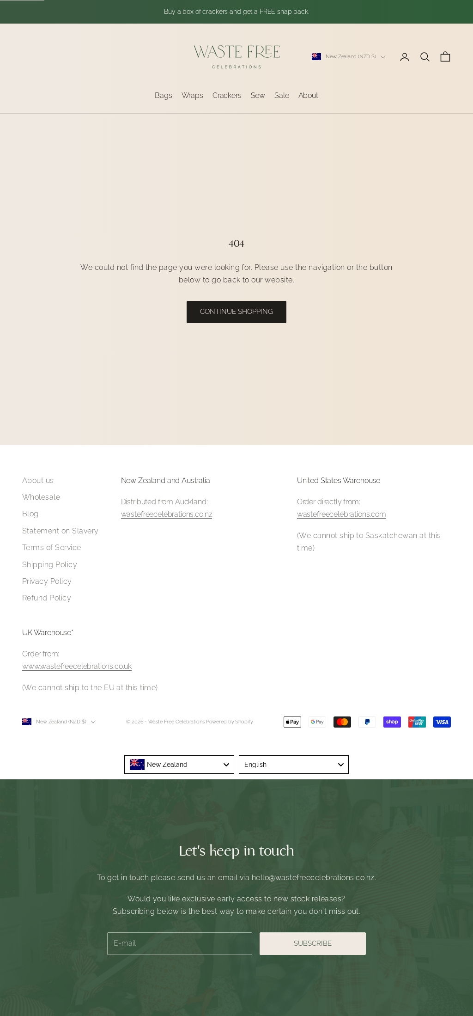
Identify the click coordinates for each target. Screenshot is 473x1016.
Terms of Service (51, 547)
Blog (30, 513)
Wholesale (41, 497)
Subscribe (313, 943)
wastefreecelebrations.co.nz (166, 514)
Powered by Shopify (229, 722)
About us (38, 480)
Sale (281, 95)
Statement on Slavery (60, 530)
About (308, 95)
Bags (163, 95)
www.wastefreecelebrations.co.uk (77, 666)
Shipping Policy (49, 564)
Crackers (227, 95)
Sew (258, 95)
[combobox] (179, 764)
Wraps (192, 95)
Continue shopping (236, 311)
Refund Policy (46, 598)
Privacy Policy (47, 581)
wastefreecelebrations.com (341, 514)
